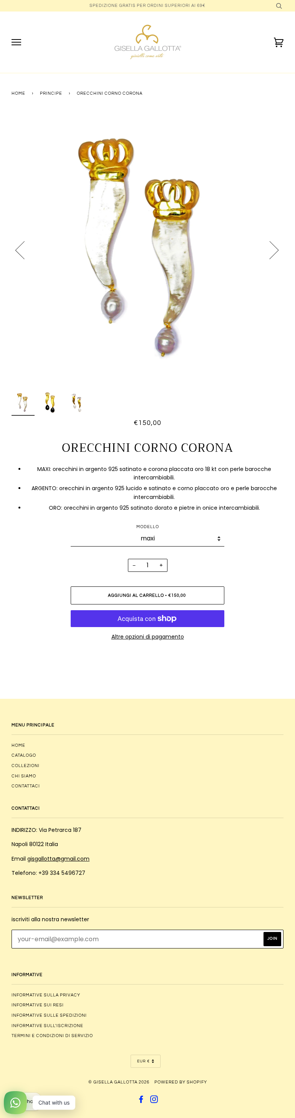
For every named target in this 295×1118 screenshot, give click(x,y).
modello (147, 527)
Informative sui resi (38, 1005)
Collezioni (26, 766)
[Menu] (16, 42)
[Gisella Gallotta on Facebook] (141, 1101)
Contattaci (26, 786)
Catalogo (24, 755)
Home (18, 93)
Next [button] (269, 249)
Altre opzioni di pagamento (147, 637)
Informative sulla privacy (46, 995)
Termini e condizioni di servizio (52, 1036)
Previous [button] (25, 249)
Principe (51, 93)
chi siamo (24, 776)
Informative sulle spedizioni (49, 1015)
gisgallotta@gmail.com (58, 859)
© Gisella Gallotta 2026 (118, 1082)
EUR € (143, 1061)
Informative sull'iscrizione (47, 1026)
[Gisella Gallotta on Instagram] (154, 1101)
